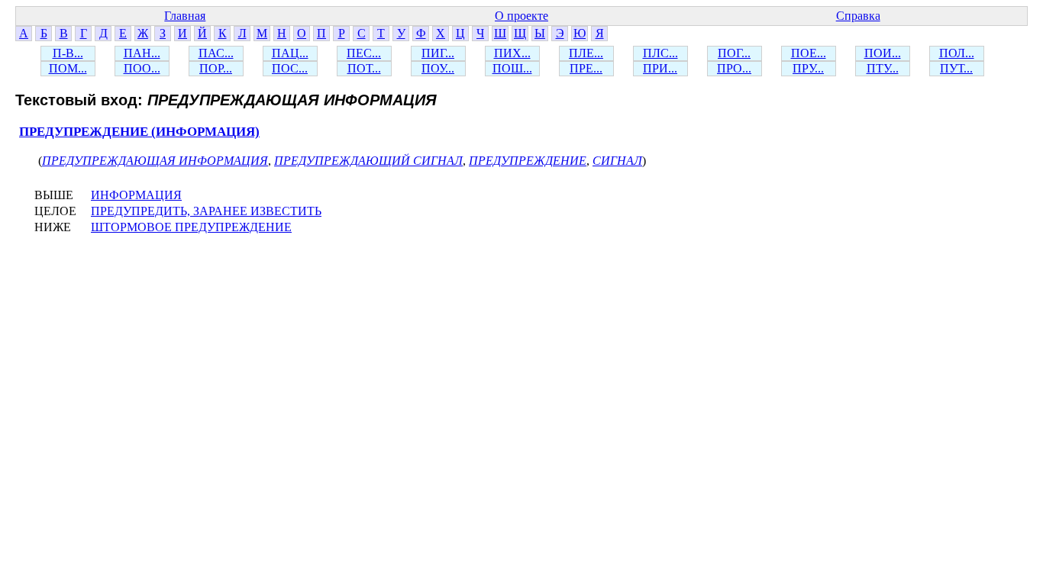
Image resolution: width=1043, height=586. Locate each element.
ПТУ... (883, 68)
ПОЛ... (956, 53)
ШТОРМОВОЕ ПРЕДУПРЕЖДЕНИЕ (191, 227)
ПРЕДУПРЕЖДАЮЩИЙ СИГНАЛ (368, 160)
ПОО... (142, 68)
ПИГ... (437, 53)
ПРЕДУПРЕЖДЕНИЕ (527, 160)
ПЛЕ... (586, 53)
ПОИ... (882, 53)
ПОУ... (437, 68)
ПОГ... (734, 53)
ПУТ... (956, 68)
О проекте (521, 15)
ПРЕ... (586, 68)
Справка (858, 15)
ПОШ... (512, 68)
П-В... (68, 53)
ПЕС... (364, 53)
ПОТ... (364, 68)
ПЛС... (660, 53)
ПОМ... (68, 68)
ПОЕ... (808, 53)
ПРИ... (660, 68)
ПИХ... (512, 53)
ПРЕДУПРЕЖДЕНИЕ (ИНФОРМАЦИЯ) (139, 131)
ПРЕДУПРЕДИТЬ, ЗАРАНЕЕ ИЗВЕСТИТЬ (206, 210)
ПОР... (215, 68)
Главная (184, 15)
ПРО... (734, 68)
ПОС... (290, 68)
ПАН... (142, 53)
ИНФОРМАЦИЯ (136, 194)
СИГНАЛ (617, 160)
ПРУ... (808, 68)
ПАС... (216, 53)
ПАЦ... (290, 53)
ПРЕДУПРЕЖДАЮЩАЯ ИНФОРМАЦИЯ (155, 160)
